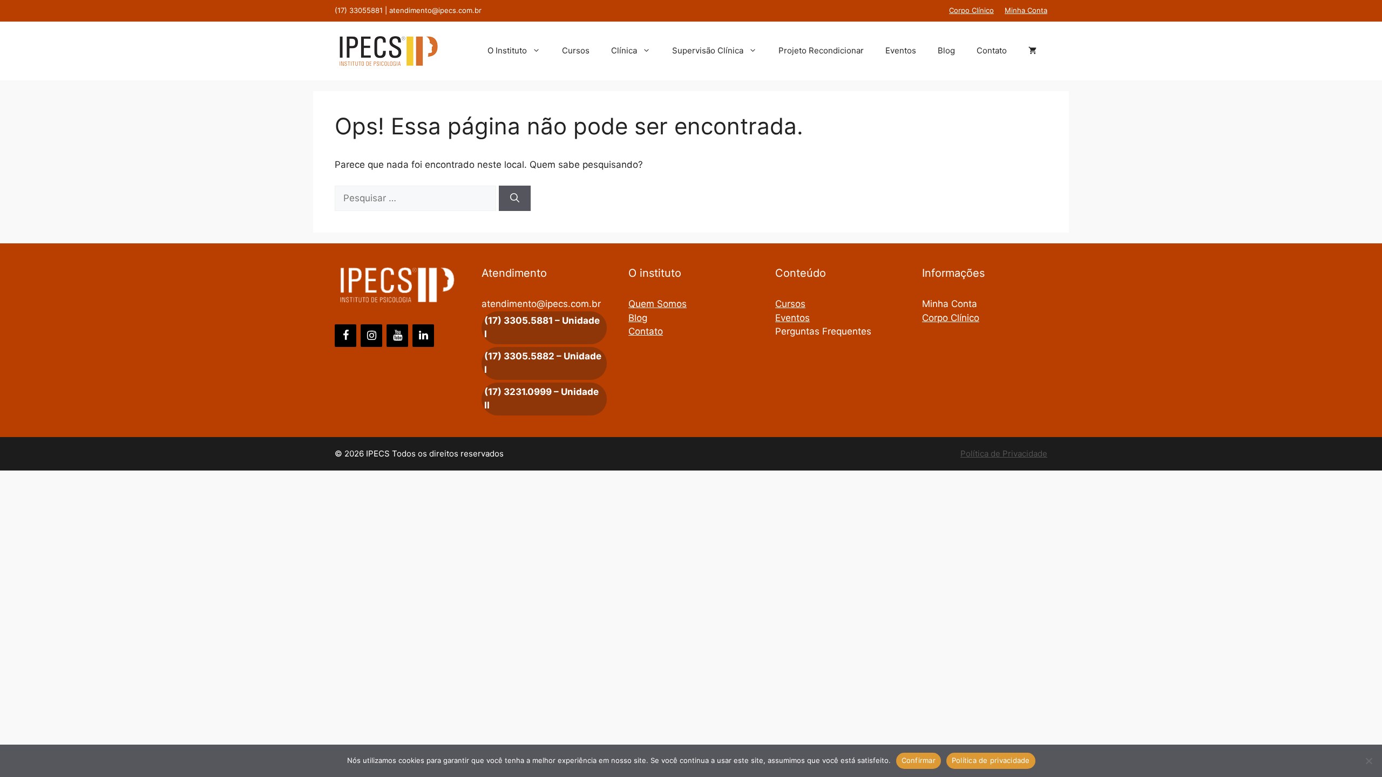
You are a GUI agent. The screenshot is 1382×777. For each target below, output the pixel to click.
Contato (992, 50)
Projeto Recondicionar (821, 50)
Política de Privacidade (1003, 453)
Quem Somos (657, 303)
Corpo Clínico (971, 10)
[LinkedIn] (423, 335)
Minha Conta (1026, 10)
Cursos (576, 50)
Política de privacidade (991, 760)
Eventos (900, 50)
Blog (946, 50)
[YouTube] (397, 335)
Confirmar (919, 760)
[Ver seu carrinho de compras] (1032, 51)
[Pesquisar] (515, 199)
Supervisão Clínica (707, 50)
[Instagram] (371, 335)
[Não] (1368, 760)
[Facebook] (345, 335)
